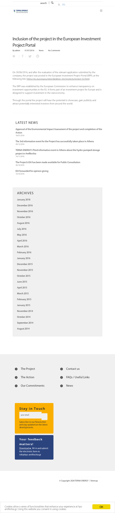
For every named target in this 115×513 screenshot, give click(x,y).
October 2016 (23, 217)
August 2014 (23, 329)
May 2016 (22, 235)
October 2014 (23, 317)
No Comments (54, 51)
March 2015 (23, 293)
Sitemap (94, 481)
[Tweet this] (30, 56)
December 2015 (25, 264)
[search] (52, 3)
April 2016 (22, 241)
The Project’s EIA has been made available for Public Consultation (48, 162)
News (41, 51)
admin (17, 51)
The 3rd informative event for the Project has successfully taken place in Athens (55, 141)
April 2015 (22, 288)
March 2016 (23, 247)
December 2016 (25, 205)
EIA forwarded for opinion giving (32, 171)
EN (63, 5)
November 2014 (25, 311)
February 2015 (24, 299)
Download (24, 448)
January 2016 (23, 258)
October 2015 (23, 276)
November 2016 (25, 211)
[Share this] (22, 56)
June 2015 (22, 282)
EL (59, 5)
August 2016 (23, 223)
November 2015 (25, 270)
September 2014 (25, 323)
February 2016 (24, 252)
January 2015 (23, 305)
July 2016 (21, 229)
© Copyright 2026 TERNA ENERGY (73, 481)
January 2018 (23, 200)
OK (101, 507)
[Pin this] (37, 56)
